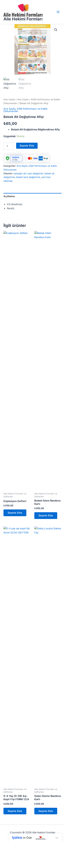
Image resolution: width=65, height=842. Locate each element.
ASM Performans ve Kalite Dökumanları (25, 110)
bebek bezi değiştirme (28, 177)
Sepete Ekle (27, 145)
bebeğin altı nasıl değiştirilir (28, 173)
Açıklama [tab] (9, 196)
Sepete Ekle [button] (15, 512)
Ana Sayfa (9, 99)
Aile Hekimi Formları (22, 18)
